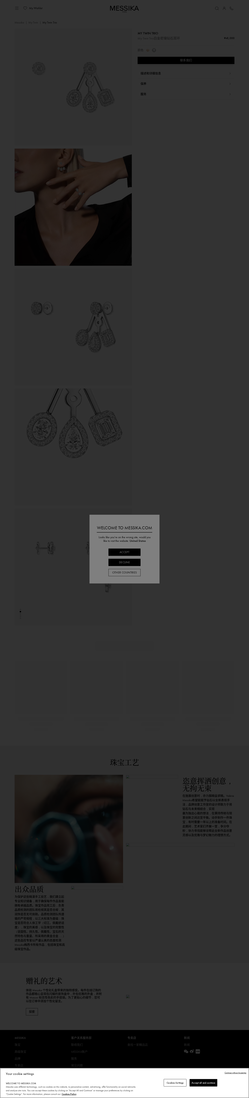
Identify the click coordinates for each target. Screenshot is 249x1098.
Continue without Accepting (235, 1073)
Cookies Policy (69, 1094)
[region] (124, 1083)
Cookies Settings (175, 1082)
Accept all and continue (203, 1082)
